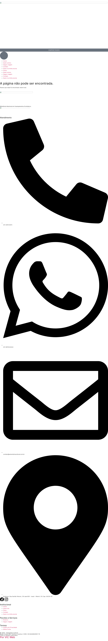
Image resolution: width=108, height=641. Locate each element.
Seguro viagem (7, 65)
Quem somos (7, 63)
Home (5, 61)
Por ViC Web (7, 637)
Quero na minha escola (10, 68)
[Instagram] (6, 599)
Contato (5, 66)
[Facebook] (2, 599)
